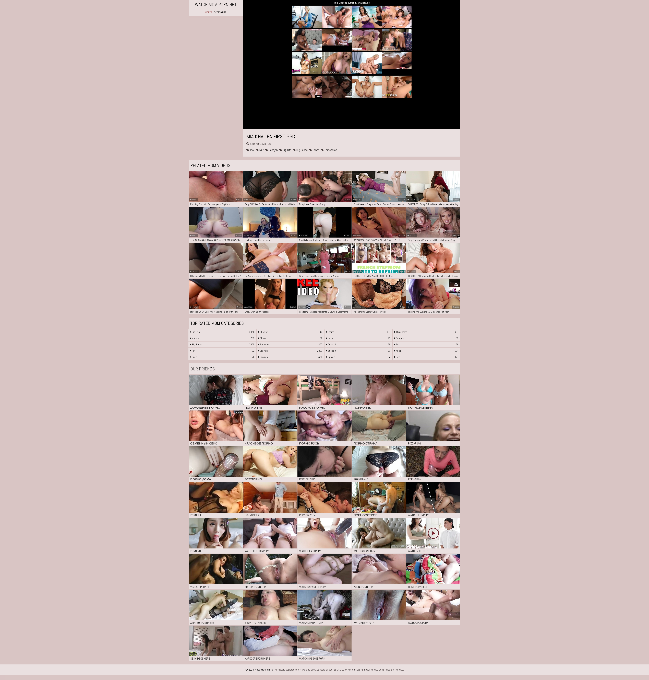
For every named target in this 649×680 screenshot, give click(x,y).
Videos (208, 12)
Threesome (330, 150)
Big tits (286, 150)
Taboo (315, 150)
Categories (220, 12)
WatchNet (215, 4)
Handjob (273, 150)
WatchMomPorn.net (264, 669)
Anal (251, 150)
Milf (261, 150)
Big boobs (302, 150)
